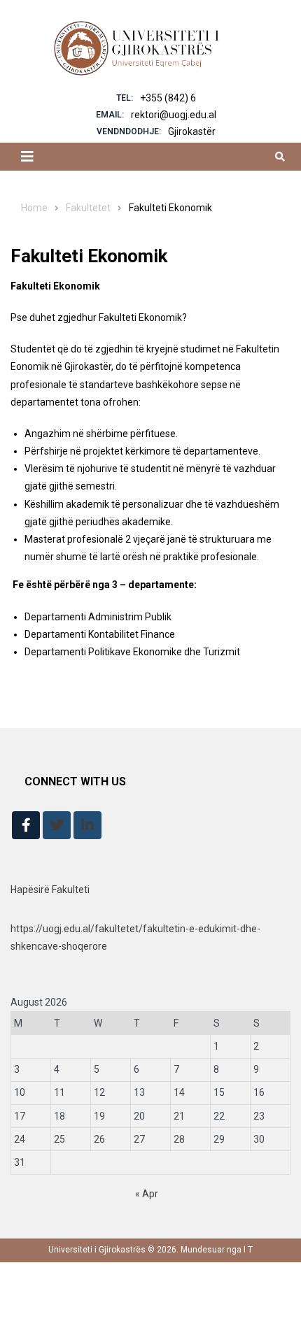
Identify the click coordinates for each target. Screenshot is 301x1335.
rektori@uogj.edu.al (173, 115)
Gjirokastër (192, 131)
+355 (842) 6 (168, 98)
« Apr (146, 1193)
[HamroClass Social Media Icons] (26, 825)
